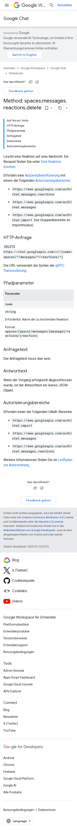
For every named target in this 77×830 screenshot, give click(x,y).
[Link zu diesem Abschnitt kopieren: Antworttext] (31, 371)
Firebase (9, 771)
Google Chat (16, 18)
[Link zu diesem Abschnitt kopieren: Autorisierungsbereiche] (54, 403)
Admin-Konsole (13, 670)
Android (8, 758)
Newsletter (10, 716)
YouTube (9, 730)
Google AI (9, 785)
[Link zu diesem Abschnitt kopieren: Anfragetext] (32, 349)
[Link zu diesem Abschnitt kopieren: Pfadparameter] (38, 283)
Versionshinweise (15, 638)
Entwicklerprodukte (16, 631)
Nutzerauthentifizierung (42, 175)
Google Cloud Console (18, 684)
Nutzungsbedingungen (18, 652)
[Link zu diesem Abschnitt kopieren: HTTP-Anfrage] (36, 237)
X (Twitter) (10, 723)
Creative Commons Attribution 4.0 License (47, 517)
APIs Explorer (12, 691)
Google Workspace (33, 68)
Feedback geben (21, 91)
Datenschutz (47, 810)
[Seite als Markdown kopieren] (60, 108)
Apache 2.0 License (51, 521)
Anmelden (65, 5)
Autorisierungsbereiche (52, 180)
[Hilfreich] (30, 82)
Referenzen (16, 73)
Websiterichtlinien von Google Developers (29, 530)
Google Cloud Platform (18, 778)
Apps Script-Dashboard (19, 677)
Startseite (9, 68)
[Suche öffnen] (51, 5)
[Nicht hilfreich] (37, 82)
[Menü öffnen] (7, 5)
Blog (6, 710)
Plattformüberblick (16, 624)
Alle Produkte (12, 792)
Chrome (8, 765)
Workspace (42, 5)
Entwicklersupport (15, 645)
